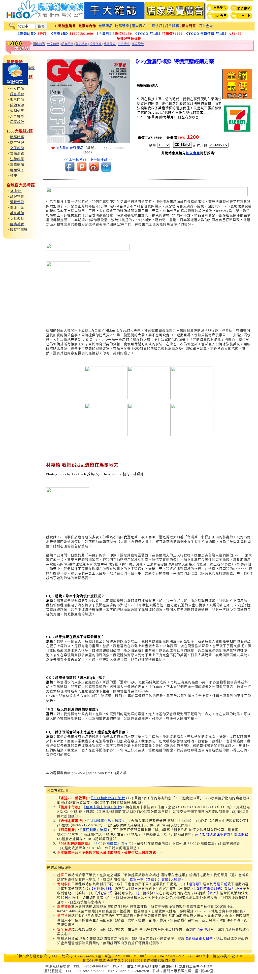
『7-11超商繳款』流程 (108, 798)
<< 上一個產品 (75, 159)
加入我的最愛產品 (69, 148)
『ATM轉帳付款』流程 (104, 821)
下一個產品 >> (101, 159)
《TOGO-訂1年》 (159, 34)
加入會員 (193, 153)
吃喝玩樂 (122, 26)
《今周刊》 (114, 34)
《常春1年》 (72, 34)
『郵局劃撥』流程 (93, 830)
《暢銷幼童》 (32, 34)
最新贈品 (106, 26)
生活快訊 (155, 26)
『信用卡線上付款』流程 (102, 807)
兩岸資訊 (139, 26)
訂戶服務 (172, 26)
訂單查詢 (206, 26)
